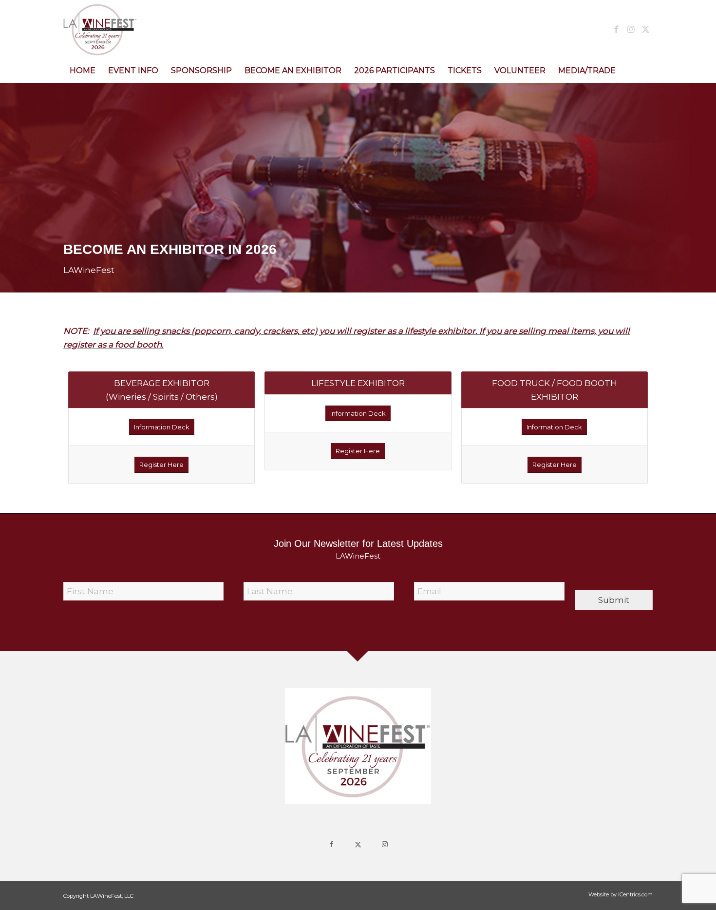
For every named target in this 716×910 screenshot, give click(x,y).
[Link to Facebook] (616, 29)
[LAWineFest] (100, 29)
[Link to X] (645, 29)
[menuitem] (82, 70)
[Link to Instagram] (630, 29)
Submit (613, 600)
